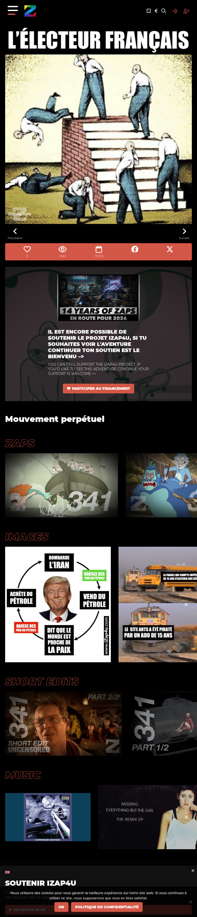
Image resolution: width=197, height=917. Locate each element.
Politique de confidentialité (107, 907)
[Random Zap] (149, 11)
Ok (61, 907)
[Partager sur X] (169, 249)
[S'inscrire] (186, 11)
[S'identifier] (174, 11)
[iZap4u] (30, 11)
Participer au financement (101, 388)
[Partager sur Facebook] (135, 249)
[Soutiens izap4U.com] (156, 11)
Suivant (184, 238)
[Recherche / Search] (163, 11)
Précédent (15, 238)
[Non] (190, 901)
